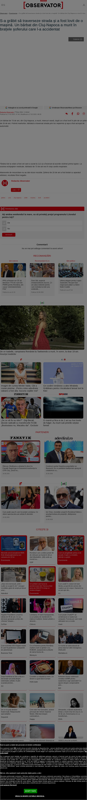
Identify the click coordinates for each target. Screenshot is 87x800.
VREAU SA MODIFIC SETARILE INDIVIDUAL (29, 796)
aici (23, 763)
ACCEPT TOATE (30, 791)
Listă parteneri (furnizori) (8, 785)
